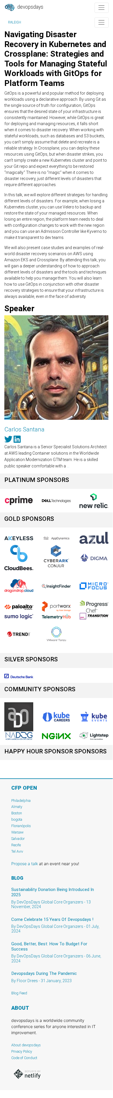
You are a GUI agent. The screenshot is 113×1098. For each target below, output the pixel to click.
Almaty (16, 806)
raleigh (14, 22)
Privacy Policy (21, 1051)
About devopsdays (26, 1045)
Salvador (18, 838)
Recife (16, 845)
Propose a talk (24, 863)
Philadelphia (21, 800)
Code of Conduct (24, 1058)
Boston (16, 813)
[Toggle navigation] (102, 8)
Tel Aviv (17, 851)
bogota (16, 819)
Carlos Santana (24, 429)
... (68, 466)
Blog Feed (19, 993)
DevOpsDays (29, 7)
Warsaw (17, 832)
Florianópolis (21, 826)
